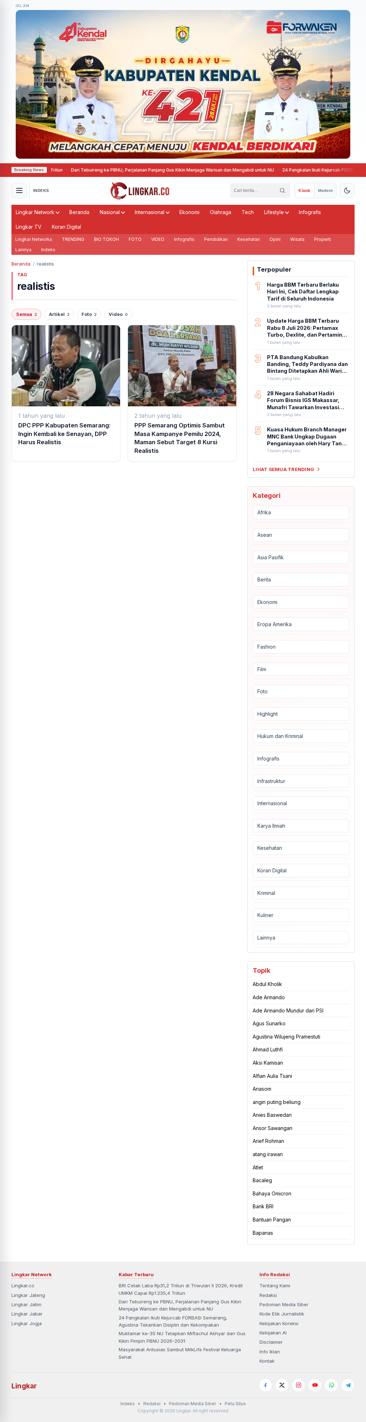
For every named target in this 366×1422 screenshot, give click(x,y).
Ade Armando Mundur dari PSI (288, 1010)
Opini (275, 239)
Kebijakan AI (273, 1333)
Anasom (262, 1089)
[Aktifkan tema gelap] (347, 190)
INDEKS (41, 190)
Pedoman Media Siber (283, 1304)
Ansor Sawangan (272, 1128)
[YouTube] (315, 1385)
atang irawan (268, 1154)
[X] (282, 1385)
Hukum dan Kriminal (280, 736)
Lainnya (23, 249)
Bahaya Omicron (272, 1193)
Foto (89, 314)
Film (261, 669)
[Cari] (282, 190)
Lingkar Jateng (28, 1295)
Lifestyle (274, 212)
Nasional (110, 212)
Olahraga (220, 212)
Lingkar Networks (33, 239)
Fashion (266, 647)
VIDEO (157, 239)
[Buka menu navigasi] (19, 190)
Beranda (79, 212)
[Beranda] (140, 190)
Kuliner (265, 915)
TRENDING (73, 239)
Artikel (59, 314)
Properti (322, 239)
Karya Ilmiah (271, 826)
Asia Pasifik (270, 557)
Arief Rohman (268, 1141)
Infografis (310, 212)
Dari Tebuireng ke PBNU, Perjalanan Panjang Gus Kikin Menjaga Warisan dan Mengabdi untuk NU (135, 170)
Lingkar (24, 1386)
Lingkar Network (35, 212)
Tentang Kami (274, 1285)
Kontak (266, 1361)
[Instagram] (298, 1385)
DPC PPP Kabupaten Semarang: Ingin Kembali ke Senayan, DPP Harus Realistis (64, 434)
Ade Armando (269, 997)
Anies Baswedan (272, 1115)
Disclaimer (271, 1342)
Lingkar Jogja (26, 1323)
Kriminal (266, 893)
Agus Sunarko (269, 1023)
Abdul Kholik (267, 984)
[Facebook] (265, 1385)
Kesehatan (248, 239)
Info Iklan (269, 1351)
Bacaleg (262, 1180)
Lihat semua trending (283, 469)
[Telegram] (348, 1385)
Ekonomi (189, 212)
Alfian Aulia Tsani (272, 1076)
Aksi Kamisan (268, 1063)
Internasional (149, 212)
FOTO (135, 239)
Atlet (258, 1167)
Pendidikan (216, 239)
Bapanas (263, 1233)
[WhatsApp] (331, 1385)
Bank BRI (263, 1206)
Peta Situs (235, 1403)
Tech (248, 212)
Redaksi (268, 1295)
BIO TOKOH (106, 239)
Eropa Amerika (274, 624)
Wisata (297, 239)
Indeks (48, 249)
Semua (26, 314)
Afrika (264, 512)
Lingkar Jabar (27, 1314)
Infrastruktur (271, 781)
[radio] (304, 190)
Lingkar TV (28, 227)
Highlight (267, 714)
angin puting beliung (277, 1102)
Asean (264, 535)
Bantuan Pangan (272, 1220)
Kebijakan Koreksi (278, 1323)
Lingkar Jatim (26, 1304)
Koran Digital (66, 227)
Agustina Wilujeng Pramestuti (286, 1037)
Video (118, 314)
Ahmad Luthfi (268, 1049)
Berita (264, 579)
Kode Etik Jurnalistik (281, 1314)
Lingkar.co (22, 1285)
